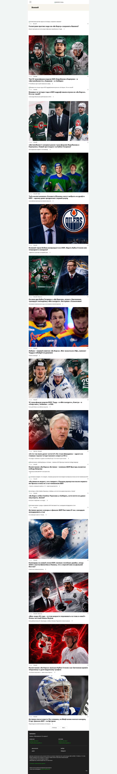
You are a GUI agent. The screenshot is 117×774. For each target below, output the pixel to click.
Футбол (35, 451)
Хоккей (35, 23)
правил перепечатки (45, 769)
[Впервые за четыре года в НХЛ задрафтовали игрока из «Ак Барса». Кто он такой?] (58, 87)
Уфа (39, 193)
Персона (40, 296)
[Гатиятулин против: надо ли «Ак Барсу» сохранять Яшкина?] (58, 21)
